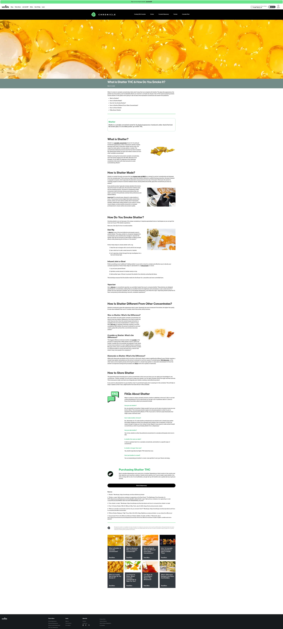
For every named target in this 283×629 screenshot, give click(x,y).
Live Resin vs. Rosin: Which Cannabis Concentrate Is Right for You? (131, 578)
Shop (12, 7)
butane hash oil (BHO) (139, 176)
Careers (84, 621)
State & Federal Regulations (105, 623)
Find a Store (18, 7)
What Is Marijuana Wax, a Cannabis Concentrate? (132, 549)
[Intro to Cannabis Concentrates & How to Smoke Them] (168, 540)
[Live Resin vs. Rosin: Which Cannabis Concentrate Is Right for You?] (133, 566)
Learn (43, 7)
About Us (85, 618)
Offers (31, 7)
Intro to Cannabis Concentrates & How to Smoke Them (167, 550)
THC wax (112, 324)
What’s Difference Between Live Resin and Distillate (167, 576)
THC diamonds (165, 360)
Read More (112, 557)
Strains (152, 14)
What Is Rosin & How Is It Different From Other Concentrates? (150, 550)
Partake (175, 14)
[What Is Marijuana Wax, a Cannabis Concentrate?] (133, 540)
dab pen (113, 287)
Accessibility (102, 625)
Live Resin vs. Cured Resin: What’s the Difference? (148, 577)
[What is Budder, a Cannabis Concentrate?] (115, 540)
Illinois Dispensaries (52, 621)
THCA (136, 363)
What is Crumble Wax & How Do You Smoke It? (115, 576)
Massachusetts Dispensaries (54, 625)
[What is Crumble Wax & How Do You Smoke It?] (115, 566)
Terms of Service (103, 621)
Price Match (68, 625)
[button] (259, 7)
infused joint (144, 265)
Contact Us (85, 623)
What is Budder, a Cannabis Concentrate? (115, 549)
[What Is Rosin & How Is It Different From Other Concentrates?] (150, 540)
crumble (134, 340)
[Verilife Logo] (25, 618)
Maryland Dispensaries (53, 623)
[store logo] (5, 6)
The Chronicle (68, 623)
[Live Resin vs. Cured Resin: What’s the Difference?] (150, 566)
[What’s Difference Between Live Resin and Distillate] (168, 566)
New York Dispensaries (53, 627)
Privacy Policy (102, 619)
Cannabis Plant (185, 14)
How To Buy (37, 7)
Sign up (67, 621)
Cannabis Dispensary (164, 14)
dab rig (111, 232)
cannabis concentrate (120, 143)
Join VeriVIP (149, 1)
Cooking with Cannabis (140, 14)
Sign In (278, 6)
